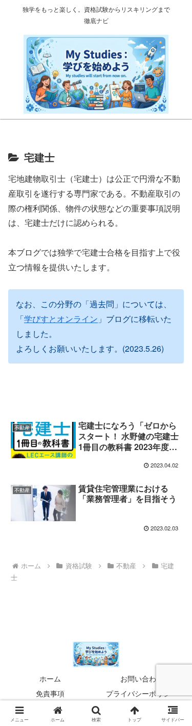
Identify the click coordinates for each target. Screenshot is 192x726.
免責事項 (50, 693)
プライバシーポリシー (142, 693)
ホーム (50, 678)
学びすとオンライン (61, 319)
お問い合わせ (141, 678)
